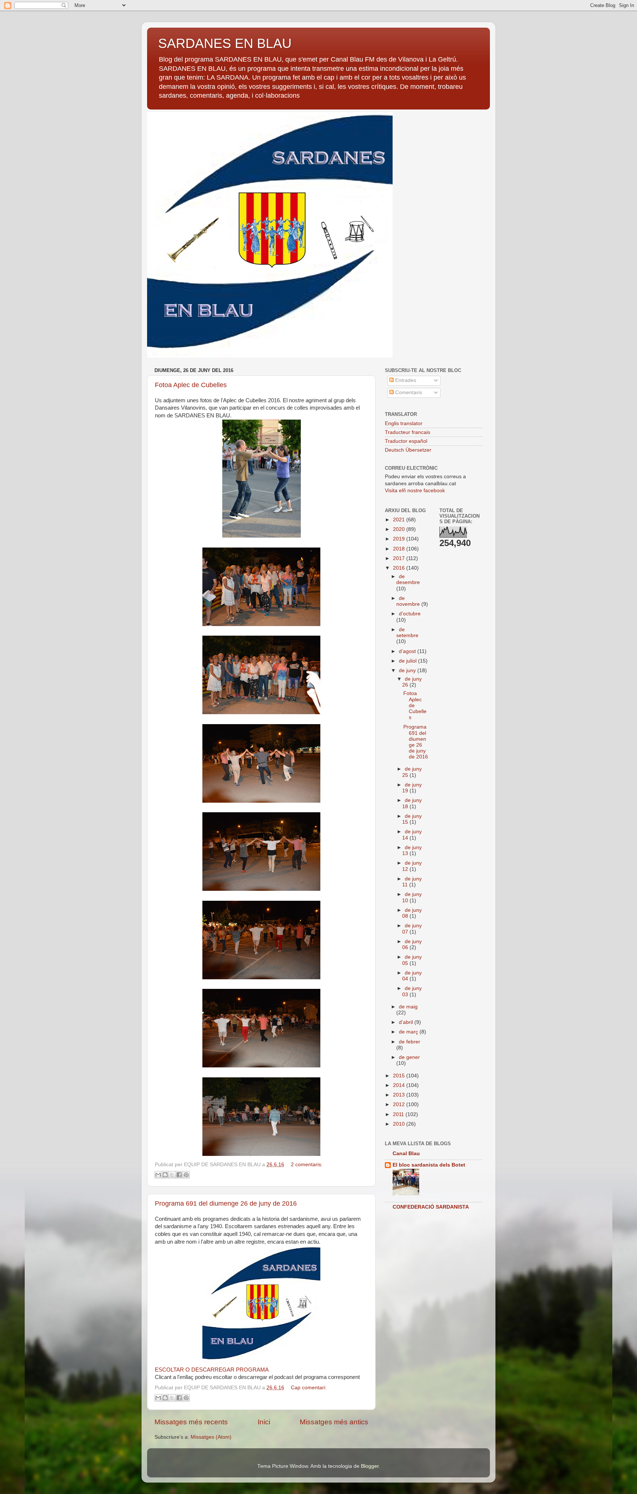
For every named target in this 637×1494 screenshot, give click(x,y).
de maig (408, 1007)
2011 (399, 1114)
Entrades (405, 380)
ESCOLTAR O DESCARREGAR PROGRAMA (212, 1370)
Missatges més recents (191, 1422)
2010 (399, 1124)
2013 (399, 1095)
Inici (264, 1422)
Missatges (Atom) (211, 1437)
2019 (399, 539)
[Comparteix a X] (172, 1174)
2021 (399, 519)
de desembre (408, 579)
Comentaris (408, 392)
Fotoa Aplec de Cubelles (191, 385)
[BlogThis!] (165, 1174)
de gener (409, 1057)
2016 (399, 568)
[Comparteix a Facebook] (179, 1174)
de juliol (408, 661)
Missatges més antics (334, 1422)
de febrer (409, 1042)
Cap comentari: (309, 1387)
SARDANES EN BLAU (225, 43)
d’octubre (410, 613)
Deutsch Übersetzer (408, 450)
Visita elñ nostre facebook (415, 490)
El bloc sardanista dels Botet (429, 1165)
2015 (399, 1075)
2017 (399, 558)
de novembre (408, 601)
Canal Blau (406, 1153)
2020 (399, 529)
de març (409, 1032)
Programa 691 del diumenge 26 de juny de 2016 (226, 1203)
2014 (399, 1085)
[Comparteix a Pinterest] (186, 1174)
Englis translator (403, 423)
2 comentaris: (307, 1164)
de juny (408, 670)
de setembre (407, 632)
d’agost (408, 651)
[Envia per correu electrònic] (158, 1174)
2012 (399, 1104)
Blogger (370, 1466)
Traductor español (406, 441)
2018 (399, 549)
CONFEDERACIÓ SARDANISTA (431, 1207)
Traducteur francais (407, 432)
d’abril (406, 1022)
